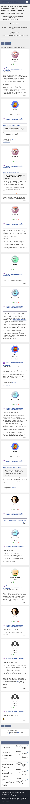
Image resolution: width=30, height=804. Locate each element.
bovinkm (7, 767)
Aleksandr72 (15, 298)
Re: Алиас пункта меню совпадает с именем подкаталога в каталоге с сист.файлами (13, 119)
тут (18, 681)
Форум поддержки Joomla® (10, 2)
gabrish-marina (15, 577)
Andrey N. (15, 59)
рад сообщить (15, 32)
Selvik (15, 264)
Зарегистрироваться (15, 734)
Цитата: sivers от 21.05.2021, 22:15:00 (11, 172)
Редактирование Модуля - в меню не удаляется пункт (7, 764)
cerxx (24, 774)
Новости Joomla (15, 24)
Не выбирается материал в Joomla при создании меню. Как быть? (8, 773)
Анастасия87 (8, 747)
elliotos (6, 776)
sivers (15, 110)
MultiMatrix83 (8, 760)
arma (24, 749)
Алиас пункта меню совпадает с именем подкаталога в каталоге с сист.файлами (13, 69)
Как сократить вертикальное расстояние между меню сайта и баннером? (7, 755)
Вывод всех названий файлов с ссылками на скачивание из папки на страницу (14, 521)
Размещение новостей (20, 792)
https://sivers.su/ (6, 141)
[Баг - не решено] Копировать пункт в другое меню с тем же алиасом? (8, 782)
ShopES (15, 505)
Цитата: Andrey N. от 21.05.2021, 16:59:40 (11, 125)
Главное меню (6, 746)
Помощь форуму (5, 792)
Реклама (12, 792)
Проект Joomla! (15, 31)
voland (24, 783)
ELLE (6, 785)
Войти (18, 732)
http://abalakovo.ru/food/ (19, 319)
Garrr (15, 650)
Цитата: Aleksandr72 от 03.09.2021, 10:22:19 (12, 467)
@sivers (14, 139)
